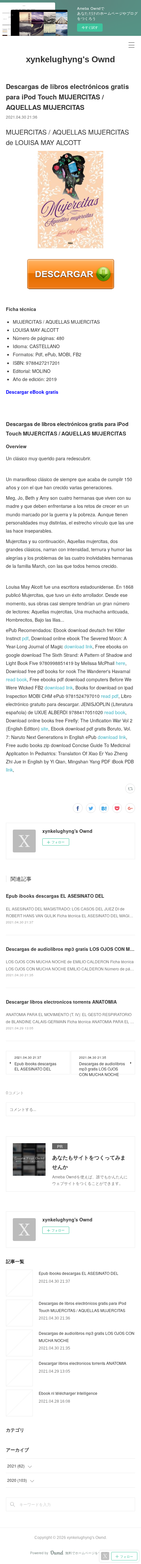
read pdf (109, 696)
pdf (25, 638)
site (44, 728)
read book (16, 679)
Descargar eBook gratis (32, 392)
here (120, 663)
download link (78, 646)
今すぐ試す (90, 27)
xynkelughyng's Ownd (70, 59)
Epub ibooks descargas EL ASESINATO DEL (55, 896)
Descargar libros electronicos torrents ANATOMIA (61, 1001)
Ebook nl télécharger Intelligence (68, 1393)
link (9, 769)
